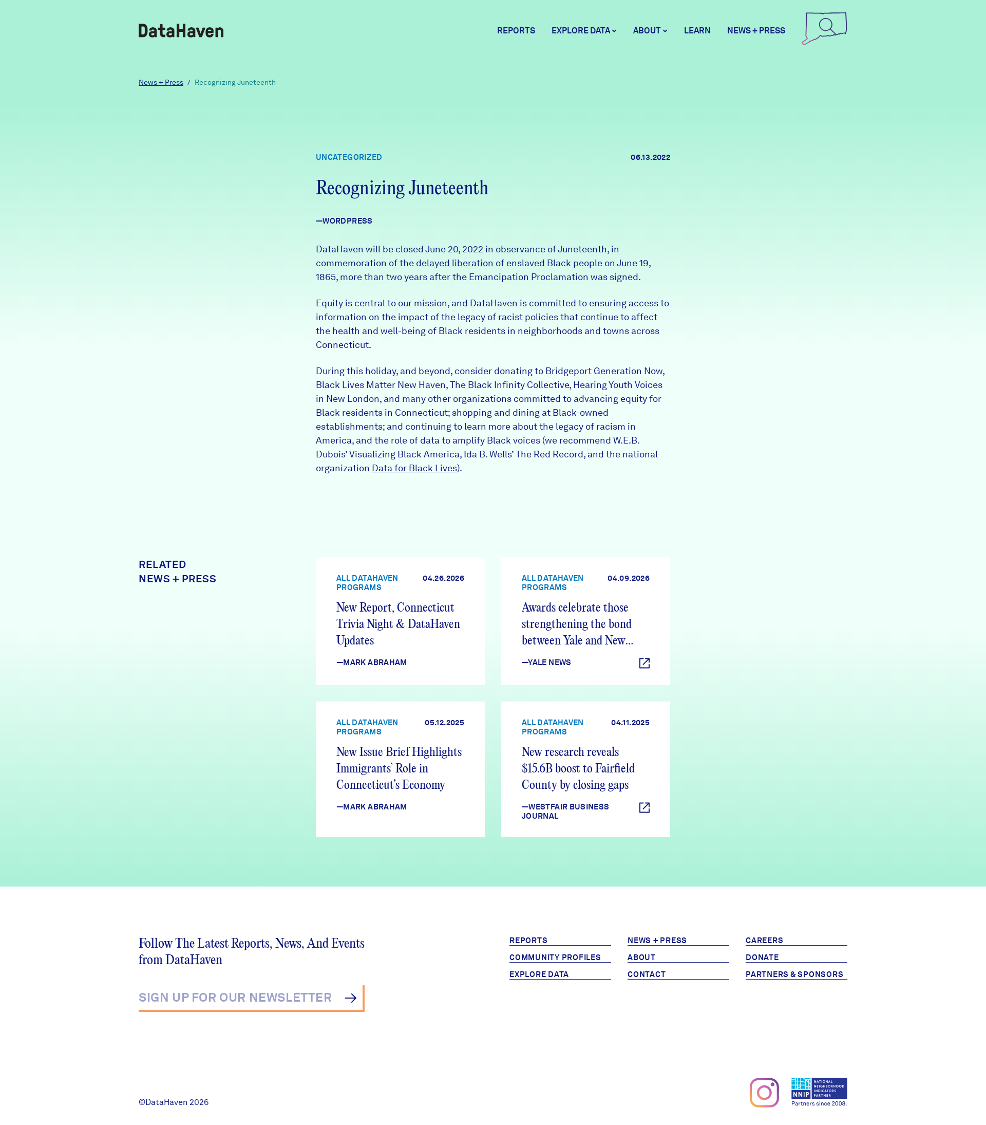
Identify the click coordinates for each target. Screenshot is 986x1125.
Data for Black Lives (414, 468)
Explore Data (539, 974)
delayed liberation (455, 262)
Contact (647, 974)
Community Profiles (555, 957)
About (642, 957)
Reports (516, 30)
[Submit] (350, 998)
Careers (764, 940)
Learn (697, 30)
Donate (762, 957)
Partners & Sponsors (794, 974)
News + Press (756, 30)
